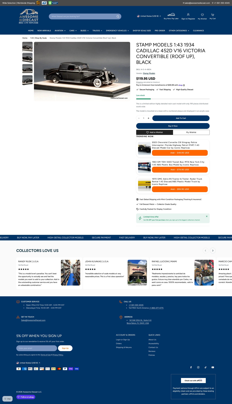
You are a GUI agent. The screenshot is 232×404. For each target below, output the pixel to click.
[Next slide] (213, 250)
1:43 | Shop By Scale (38, 38)
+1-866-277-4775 (156, 308)
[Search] (117, 16)
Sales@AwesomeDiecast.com (33, 320)
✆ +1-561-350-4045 (221, 3)
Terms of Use (46, 355)
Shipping (139, 82)
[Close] (206, 216)
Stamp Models (149, 73)
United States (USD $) (149, 16)
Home (24, 38)
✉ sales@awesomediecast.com (196, 3)
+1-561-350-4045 (136, 305)
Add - (179, 153)
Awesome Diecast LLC (32, 392)
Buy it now (173, 126)
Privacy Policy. (58, 355)
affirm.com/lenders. (197, 394)
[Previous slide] (205, 250)
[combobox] (85, 16)
